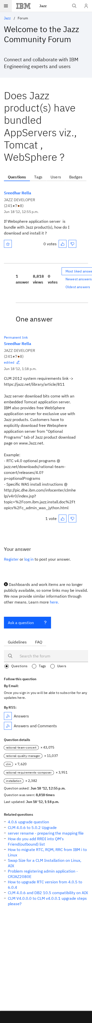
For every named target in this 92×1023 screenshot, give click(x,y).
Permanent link (16, 337)
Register (11, 559)
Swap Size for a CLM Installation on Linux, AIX (44, 863)
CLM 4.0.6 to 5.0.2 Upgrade (32, 827)
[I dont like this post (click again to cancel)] (72, 244)
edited (9, 362)
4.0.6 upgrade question (28, 821)
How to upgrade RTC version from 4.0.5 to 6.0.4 (45, 884)
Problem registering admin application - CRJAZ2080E (43, 874)
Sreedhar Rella (17, 192)
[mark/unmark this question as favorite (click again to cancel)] (8, 244)
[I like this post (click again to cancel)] (62, 244)
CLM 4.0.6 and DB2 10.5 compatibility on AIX (48, 892)
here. (54, 602)
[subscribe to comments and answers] (8, 726)
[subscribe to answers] (8, 716)
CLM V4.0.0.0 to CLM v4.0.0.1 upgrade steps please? (47, 901)
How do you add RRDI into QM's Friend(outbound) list (36, 841)
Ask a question (21, 622)
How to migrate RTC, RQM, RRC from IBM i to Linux (47, 852)
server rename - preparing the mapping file (46, 833)
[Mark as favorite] (8, 244)
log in (29, 559)
